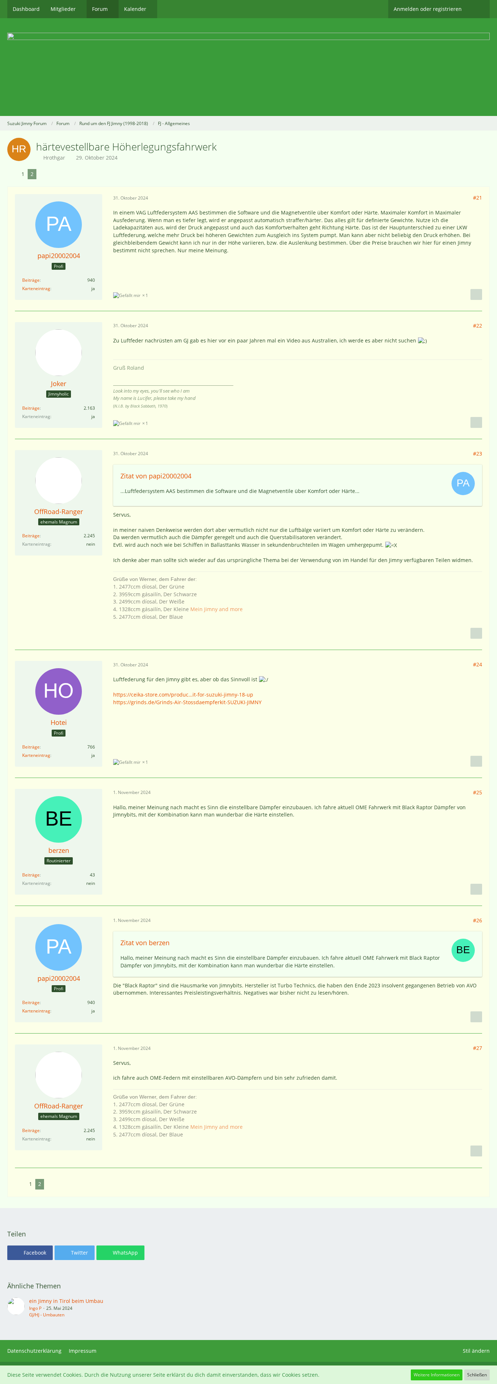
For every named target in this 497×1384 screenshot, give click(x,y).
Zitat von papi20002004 (155, 476)
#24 (477, 664)
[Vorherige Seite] (12, 174)
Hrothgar (54, 157)
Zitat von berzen (145, 942)
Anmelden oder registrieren (428, 8)
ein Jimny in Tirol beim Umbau (66, 1300)
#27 (477, 1047)
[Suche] (478, 9)
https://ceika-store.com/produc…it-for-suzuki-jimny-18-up (183, 694)
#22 (477, 325)
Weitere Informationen (437, 1375)
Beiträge (31, 280)
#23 (477, 453)
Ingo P (35, 1308)
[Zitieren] (476, 294)
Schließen (477, 1375)
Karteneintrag (36, 288)
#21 (477, 197)
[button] (30, 1252)
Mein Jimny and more (216, 609)
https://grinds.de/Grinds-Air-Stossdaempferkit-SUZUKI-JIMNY (187, 702)
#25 (477, 792)
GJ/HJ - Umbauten (46, 1315)
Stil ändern (476, 1350)
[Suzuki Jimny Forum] (248, 67)
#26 (477, 920)
